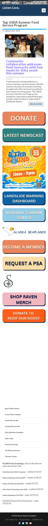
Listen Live (10, 8)
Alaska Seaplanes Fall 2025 (12, 495)
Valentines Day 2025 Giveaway (14, 472)
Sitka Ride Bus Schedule (14, 432)
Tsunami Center (11, 456)
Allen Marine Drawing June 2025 (15, 489)
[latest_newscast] (24, 141)
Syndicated (28, 77)
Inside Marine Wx (12, 420)
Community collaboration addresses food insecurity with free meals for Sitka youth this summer (24, 67)
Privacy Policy (24, 520)
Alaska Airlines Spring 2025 (13, 484)
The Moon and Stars (12, 450)
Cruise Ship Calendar (13, 414)
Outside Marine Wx (12, 426)
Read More (36, 104)
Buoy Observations (12, 408)
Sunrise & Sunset (11, 444)
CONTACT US (37, 520)
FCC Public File (11, 520)
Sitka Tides (9, 438)
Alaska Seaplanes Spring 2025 (13, 478)
